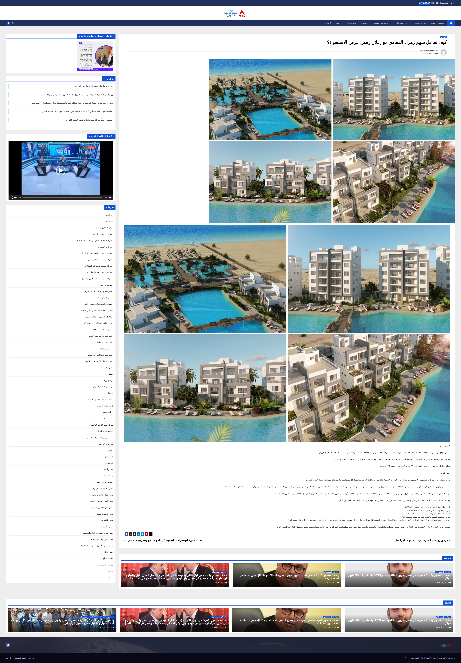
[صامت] (15, 197)
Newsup (440, 658)
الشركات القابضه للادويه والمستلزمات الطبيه (95, 240)
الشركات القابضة (437, 23)
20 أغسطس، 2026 (330, 627)
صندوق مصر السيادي (381, 23)
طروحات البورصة (106, 444)
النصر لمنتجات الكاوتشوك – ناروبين (99, 361)
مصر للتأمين (108, 526)
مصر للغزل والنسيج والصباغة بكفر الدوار (96, 545)
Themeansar (450, 658)
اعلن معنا (9, 658)
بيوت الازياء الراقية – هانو (103, 386)
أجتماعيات (327, 23)
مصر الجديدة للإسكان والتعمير (101, 488)
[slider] (62, 197)
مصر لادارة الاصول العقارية (102, 507)
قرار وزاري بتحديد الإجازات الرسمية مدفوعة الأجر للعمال (421, 540)
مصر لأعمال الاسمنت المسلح (101, 501)
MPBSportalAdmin (427, 50)
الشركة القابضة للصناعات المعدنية (99, 272)
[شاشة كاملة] (11, 197)
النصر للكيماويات (106, 348)
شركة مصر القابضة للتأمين (102, 425)
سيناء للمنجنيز (107, 418)
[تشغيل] (110, 197)
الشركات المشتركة (419, 23)
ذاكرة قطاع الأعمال (400, 23)
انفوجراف (364, 23)
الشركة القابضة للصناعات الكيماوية (99, 266)
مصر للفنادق (108, 552)
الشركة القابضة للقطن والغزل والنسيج (97, 278)
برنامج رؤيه (108, 380)
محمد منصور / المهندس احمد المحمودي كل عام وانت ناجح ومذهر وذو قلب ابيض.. (164, 540)
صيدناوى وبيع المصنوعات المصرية (99, 437)
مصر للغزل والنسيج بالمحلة (102, 539)
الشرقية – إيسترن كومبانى (102, 234)
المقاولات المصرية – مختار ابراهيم (99, 317)
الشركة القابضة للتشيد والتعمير (100, 259)
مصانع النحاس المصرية (103, 482)
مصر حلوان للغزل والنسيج (102, 495)
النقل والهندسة (107, 367)
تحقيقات (339, 23)
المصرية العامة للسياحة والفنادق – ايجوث (96, 310)
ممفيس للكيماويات (105, 565)
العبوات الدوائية (107, 285)
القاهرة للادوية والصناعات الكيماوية (99, 291)
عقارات (110, 450)
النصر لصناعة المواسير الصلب (101, 336)
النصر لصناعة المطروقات (102, 329)
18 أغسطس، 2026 (218, 627)
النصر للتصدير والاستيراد (103, 342)
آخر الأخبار (443, 37)
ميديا (111, 577)
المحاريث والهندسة (105, 297)
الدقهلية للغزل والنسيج (104, 228)
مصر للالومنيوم (107, 520)
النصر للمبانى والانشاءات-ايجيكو (100, 355)
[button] (13, 23)
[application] (61, 170)
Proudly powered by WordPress (417, 658)
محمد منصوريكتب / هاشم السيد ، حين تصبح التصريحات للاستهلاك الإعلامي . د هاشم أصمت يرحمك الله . (289, 576)
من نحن (31, 658)
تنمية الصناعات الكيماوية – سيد (100, 399)
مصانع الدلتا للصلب (105, 476)
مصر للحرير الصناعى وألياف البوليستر (97, 533)
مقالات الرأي (351, 23)
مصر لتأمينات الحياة (105, 514)
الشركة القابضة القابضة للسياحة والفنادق (96, 253)
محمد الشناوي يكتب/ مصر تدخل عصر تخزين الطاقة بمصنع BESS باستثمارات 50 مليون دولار (399, 576)
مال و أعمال (108, 469)
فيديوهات (109, 463)
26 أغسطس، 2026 (442, 627)
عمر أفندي (108, 456)
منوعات (110, 571)
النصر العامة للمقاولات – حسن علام (98, 323)
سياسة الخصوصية (20, 658)
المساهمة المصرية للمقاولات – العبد (98, 304)
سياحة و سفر (107, 412)
